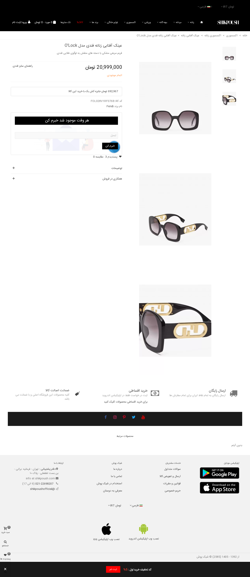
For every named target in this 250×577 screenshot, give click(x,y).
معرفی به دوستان (112, 491)
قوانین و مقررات (172, 483)
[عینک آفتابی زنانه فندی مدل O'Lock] (175, 98)
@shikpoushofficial (42, 489)
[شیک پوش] (228, 22)
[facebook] (105, 418)
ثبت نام (113, 569)
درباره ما (117, 469)
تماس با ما (116, 476)
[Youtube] (143, 418)
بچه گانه (163, 22)
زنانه (192, 22)
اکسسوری (131, 22)
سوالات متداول (172, 469)
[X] (134, 418)
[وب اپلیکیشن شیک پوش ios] (106, 529)
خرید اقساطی (138, 391)
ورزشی (147, 22)
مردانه (178, 22)
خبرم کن (110, 146)
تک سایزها (66, 22)
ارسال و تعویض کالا (170, 476)
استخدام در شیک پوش (109, 483)
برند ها (95, 22)
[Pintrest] (124, 418)
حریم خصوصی (173, 491)
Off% (80, 22)
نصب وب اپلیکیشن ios (106, 539)
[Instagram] (115, 418)
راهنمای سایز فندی (23, 66)
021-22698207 (44, 483)
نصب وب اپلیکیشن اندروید (144, 538)
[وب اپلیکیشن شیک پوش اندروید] (143, 529)
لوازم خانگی (112, 22)
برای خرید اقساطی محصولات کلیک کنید (125, 402)
